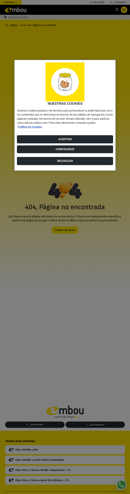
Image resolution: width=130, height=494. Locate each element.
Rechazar (65, 160)
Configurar (65, 149)
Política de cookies (30, 126)
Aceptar (65, 139)
